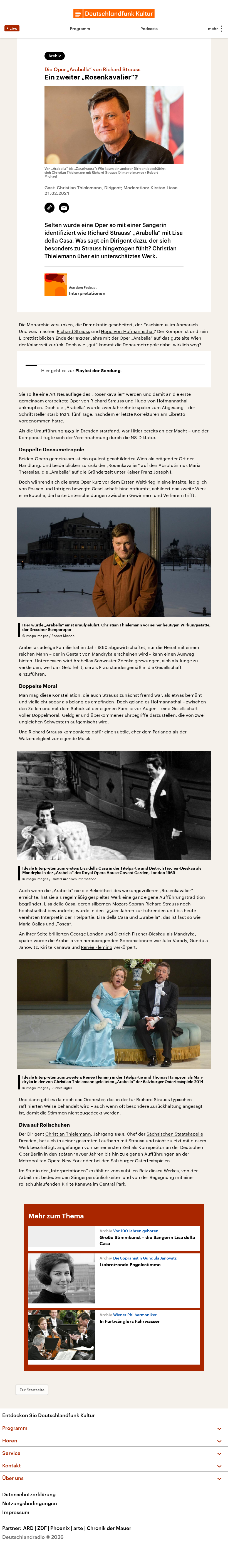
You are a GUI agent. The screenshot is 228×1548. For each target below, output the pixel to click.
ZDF (43, 1528)
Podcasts (149, 28)
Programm (80, 28)
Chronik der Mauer (109, 1528)
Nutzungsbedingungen (29, 1503)
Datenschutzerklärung (29, 1494)
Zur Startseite (31, 1389)
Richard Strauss (73, 331)
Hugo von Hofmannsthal (127, 331)
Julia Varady (174, 940)
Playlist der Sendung (97, 371)
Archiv (54, 55)
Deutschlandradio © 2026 (33, 1537)
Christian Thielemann (68, 1133)
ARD (29, 1528)
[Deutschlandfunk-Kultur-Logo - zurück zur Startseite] (114, 14)
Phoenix (61, 1528)
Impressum (15, 1512)
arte (79, 1528)
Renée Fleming (96, 947)
